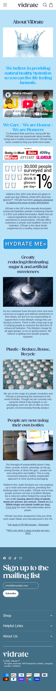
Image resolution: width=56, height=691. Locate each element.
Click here (11, 507)
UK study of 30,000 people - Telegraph (28, 524)
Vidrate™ (15, 661)
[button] (45, 5)
